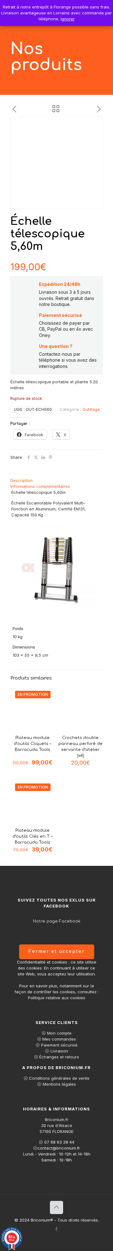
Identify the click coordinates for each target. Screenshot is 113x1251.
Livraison (59, 1050)
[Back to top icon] (56, 1207)
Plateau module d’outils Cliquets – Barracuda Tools (32, 744)
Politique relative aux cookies (56, 997)
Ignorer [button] (68, 18)
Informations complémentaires (40, 486)
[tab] (56, 480)
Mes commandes (59, 1039)
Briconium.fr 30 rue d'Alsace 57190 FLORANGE (56, 1125)
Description (21, 480)
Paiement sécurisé (59, 1044)
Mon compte (59, 1033)
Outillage (91, 409)
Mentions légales (59, 1084)
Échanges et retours (59, 1056)
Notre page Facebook (56, 921)
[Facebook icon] (56, 1229)
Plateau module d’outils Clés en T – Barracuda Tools (32, 836)
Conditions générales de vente (59, 1078)
